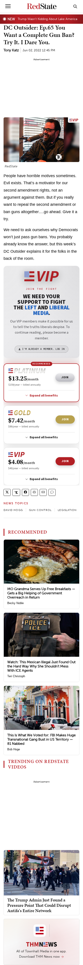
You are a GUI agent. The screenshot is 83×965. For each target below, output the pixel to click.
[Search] (75, 6)
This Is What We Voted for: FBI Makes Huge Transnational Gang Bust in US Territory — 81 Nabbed (41, 739)
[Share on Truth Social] (16, 492)
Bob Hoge (13, 749)
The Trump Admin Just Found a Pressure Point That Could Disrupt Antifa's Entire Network (39, 905)
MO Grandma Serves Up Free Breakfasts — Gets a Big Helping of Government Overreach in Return (41, 593)
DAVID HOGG (13, 510)
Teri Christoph (16, 676)
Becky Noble (15, 603)
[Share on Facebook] (25, 492)
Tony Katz (11, 50)
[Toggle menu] (8, 6)
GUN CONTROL (40, 510)
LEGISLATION (67, 510)
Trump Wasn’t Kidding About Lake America (47, 19)
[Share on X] (7, 492)
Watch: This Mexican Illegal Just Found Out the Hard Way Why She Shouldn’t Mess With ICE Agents (41, 666)
